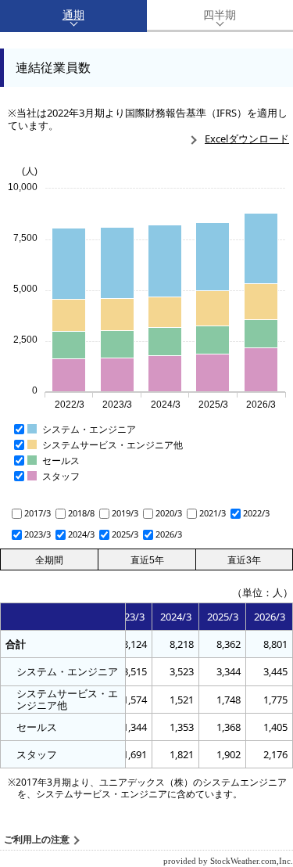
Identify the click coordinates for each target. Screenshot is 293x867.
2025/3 (125, 534)
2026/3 (168, 534)
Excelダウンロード (247, 138)
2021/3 (212, 513)
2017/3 (37, 513)
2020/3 (168, 513)
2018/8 (81, 513)
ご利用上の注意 (37, 839)
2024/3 (81, 534)
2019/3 (125, 513)
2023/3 (37, 534)
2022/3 (256, 513)
